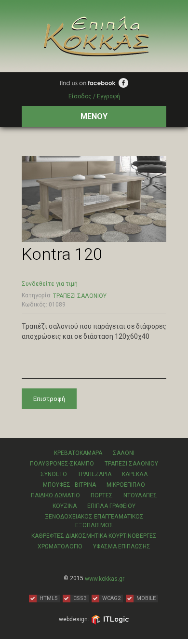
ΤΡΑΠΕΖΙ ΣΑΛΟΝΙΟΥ (80, 296)
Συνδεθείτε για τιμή (50, 283)
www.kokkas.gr (104, 578)
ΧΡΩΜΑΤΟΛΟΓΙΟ (60, 546)
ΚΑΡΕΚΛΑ (135, 474)
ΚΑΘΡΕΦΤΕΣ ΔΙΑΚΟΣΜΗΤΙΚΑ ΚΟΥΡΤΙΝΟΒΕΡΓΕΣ (94, 535)
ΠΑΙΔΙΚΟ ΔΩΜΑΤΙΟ (55, 495)
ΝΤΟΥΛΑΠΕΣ (140, 495)
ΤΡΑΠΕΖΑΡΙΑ (94, 474)
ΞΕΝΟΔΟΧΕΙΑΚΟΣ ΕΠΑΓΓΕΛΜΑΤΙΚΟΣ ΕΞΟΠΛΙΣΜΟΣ (94, 521)
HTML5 (48, 598)
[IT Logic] (110, 619)
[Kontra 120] (94, 198)
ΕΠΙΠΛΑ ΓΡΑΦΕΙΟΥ (111, 506)
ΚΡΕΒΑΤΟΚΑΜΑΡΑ (78, 453)
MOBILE (146, 598)
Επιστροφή (49, 398)
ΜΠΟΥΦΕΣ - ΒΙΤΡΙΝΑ (69, 484)
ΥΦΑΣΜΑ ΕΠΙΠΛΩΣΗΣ (121, 546)
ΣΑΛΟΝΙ (123, 453)
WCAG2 (111, 598)
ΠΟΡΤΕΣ (102, 495)
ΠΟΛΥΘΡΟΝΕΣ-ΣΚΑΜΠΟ (62, 463)
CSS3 (79, 598)
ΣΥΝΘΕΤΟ (53, 474)
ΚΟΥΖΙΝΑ (65, 506)
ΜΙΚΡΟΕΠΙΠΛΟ (126, 484)
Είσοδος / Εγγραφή (94, 96)
